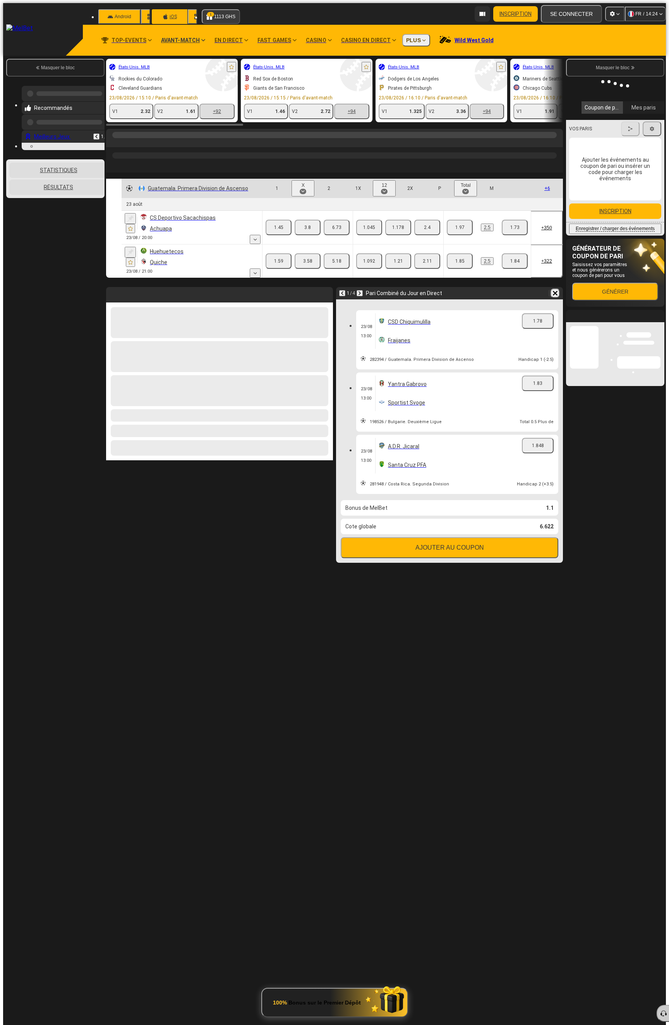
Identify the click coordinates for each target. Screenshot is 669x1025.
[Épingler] (130, 218)
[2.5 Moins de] (515, 227)
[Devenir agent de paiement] (482, 14)
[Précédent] (96, 130)
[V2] (337, 227)
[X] (308, 227)
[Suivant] (360, 293)
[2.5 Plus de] (460, 227)
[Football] (128, 142)
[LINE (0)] (113, 142)
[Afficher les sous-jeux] (255, 239)
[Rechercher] (556, 143)
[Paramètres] (614, 14)
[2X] (427, 227)
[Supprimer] (555, 293)
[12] (398, 227)
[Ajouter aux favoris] (231, 67)
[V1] (279, 227)
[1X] (369, 227)
